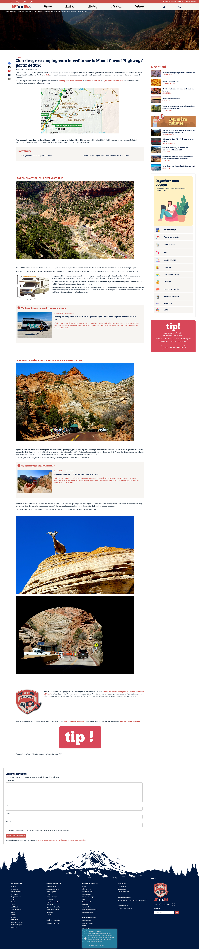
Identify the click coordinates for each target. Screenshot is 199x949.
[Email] (9, 75)
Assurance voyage (88, 897)
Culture (13, 899)
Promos (84, 886)
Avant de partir (51, 892)
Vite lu (31, 11)
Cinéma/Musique (16, 892)
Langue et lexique (52, 897)
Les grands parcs (23, 11)
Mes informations (123, 892)
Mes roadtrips (122, 886)
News (84, 926)
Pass (83, 899)
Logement (50, 899)
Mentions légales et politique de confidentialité (132, 900)
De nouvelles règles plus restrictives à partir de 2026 (106, 155)
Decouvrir (13, 11)
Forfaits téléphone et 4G (89, 909)
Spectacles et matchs (53, 907)
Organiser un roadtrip (53, 902)
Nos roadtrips (86, 921)
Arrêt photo (14, 889)
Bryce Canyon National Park (112, 81)
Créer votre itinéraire (53, 923)
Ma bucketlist (122, 889)
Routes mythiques (16, 925)
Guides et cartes (87, 902)
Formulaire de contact (125, 909)
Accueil (7, 11)
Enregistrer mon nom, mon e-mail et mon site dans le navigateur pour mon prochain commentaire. (38, 830)
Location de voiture (88, 892)
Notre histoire (86, 928)
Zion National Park (93, 81)
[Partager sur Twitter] (9, 67)
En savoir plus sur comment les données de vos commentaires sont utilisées (61, 840)
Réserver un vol (87, 889)
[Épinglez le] (9, 71)
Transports (50, 912)
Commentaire (10, 781)
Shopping (14, 927)
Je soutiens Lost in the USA (173, 347)
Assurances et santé (53, 889)
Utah (47, 75)
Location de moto (87, 912)
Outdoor (13, 917)
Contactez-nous (191, 1)
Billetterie (85, 904)
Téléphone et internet (53, 909)
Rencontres (14, 920)
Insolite (13, 904)
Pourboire (50, 904)
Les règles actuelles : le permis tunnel (36, 155)
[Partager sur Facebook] (9, 63)
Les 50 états (14, 907)
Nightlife (13, 915)
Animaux (13, 886)
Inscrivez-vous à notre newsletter (173, 1)
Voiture (49, 915)
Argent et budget (52, 886)
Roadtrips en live (87, 923)
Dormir (13, 902)
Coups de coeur (15, 897)
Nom (8, 805)
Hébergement (86, 894)
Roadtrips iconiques (17, 922)
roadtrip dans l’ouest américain (70, 81)
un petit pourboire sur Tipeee (73, 721)
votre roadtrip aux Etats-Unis (130, 721)
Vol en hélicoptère (87, 907)
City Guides (14, 894)
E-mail (8, 813)
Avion (48, 894)
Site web (8, 821)
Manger (13, 912)
